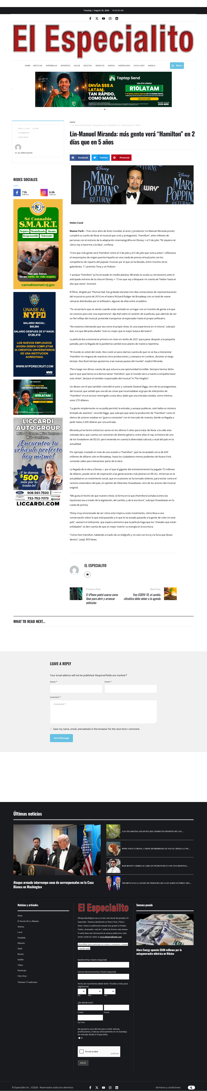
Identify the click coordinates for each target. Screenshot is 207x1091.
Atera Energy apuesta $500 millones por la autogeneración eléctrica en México (159, 952)
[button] (12, 88)
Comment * (55, 697)
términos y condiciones (168, 1087)
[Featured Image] (57, 849)
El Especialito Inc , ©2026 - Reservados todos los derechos (42, 1087)
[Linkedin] (116, 18)
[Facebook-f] (90, 18)
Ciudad (80, 1012)
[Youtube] (103, 18)
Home (72, 122)
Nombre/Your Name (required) (92, 959)
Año (105, 995)
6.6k (52, 192)
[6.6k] (44, 192)
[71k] (17, 192)
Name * (53, 681)
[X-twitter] (96, 18)
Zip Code (81, 1022)
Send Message (61, 738)
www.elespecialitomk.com (111, 937)
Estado (106, 1012)
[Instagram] (110, 18)
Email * (108, 681)
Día (79, 995)
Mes (90, 995)
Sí (82, 1037)
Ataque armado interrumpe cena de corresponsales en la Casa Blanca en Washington (53, 884)
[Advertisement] (95, 773)
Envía (83, 1063)
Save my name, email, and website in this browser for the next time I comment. (96, 729)
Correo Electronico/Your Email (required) (97, 971)
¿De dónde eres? (85, 1002)
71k (24, 192)
